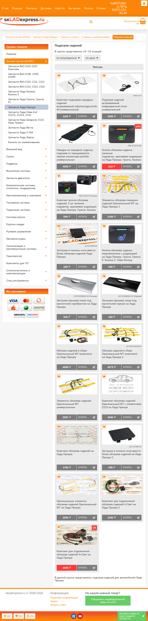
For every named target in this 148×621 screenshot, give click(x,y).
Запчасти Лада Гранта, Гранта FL (26, 101)
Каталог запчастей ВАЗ (20, 61)
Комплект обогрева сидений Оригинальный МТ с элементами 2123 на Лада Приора (121, 404)
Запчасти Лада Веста (20, 127)
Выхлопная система (18, 170)
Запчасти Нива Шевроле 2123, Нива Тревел (26, 121)
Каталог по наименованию (24, 142)
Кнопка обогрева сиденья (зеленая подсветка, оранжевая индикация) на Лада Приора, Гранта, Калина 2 (122, 155)
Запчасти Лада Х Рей (20, 132)
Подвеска (12, 163)
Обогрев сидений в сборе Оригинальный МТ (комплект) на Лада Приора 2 (119, 353)
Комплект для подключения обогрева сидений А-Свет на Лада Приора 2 (119, 504)
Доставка (46, 8)
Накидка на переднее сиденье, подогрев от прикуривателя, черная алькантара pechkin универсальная (75, 154)
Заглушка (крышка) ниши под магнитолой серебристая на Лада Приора (77, 303)
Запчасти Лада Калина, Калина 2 (22, 93)
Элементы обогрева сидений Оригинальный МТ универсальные (74, 404)
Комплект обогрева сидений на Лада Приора (75, 452)
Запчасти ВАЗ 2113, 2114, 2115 (26, 86)
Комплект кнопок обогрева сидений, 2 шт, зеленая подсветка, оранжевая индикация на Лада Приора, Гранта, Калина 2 (76, 205)
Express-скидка (15, 224)
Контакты (31, 8)
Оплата (88, 8)
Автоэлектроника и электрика (23, 195)
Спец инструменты (17, 280)
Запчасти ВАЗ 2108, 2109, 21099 (23, 75)
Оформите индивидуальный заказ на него (108, 600)
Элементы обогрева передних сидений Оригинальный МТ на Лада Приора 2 (120, 203)
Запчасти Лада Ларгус (21, 137)
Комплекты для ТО (17, 263)
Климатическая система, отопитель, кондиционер (21, 187)
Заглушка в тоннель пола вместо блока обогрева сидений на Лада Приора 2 (121, 454)
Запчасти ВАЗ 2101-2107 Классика (23, 68)
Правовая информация (64, 597)
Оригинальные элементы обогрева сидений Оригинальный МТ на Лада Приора (76, 504)
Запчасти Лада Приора (22, 107)
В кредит (17, 8)
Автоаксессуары (15, 238)
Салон (10, 156)
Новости (60, 8)
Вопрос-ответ (58, 604)
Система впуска (15, 217)
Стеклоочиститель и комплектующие (18, 272)
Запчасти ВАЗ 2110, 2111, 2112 (26, 81)
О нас (5, 8)
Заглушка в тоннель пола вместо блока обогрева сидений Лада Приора (76, 253)
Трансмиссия (14, 256)
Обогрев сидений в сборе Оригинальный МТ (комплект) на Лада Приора (74, 353)
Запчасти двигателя (18, 178)
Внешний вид (14, 149)
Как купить (74, 8)
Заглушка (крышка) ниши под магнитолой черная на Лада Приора (119, 303)
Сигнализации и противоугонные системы (21, 247)
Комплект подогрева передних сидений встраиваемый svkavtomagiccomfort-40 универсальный (77, 104)
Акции (53, 601)
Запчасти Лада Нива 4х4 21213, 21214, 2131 (22, 113)
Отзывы (101, 8)
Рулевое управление (18, 231)
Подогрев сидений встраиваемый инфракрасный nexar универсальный (114, 104)
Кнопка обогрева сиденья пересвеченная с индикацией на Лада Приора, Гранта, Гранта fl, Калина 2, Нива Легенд (121, 255)
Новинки (11, 54)
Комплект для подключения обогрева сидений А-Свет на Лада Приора (74, 554)
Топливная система (18, 202)
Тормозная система (18, 209)
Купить (82, 116)
